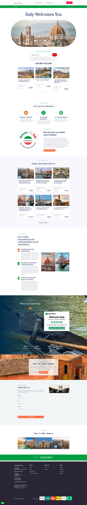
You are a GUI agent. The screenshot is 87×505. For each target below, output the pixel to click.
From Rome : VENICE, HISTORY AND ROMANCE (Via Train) (42, 208)
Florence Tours (42, 188)
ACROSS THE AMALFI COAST (42, 80)
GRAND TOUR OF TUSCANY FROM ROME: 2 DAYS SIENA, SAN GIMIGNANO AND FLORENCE (26, 182)
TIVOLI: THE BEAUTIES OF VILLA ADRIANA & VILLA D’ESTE (61, 80)
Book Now (69, 2)
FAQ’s (46, 467)
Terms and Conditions (33, 473)
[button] (2, 503)
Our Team (46, 469)
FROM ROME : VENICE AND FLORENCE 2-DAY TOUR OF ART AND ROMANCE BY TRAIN (25, 209)
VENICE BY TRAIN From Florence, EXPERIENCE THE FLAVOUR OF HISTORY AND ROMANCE (43, 182)
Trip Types (62, 471)
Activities (61, 473)
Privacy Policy (31, 471)
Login (30, 467)
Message (19, 406)
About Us (61, 467)
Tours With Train (24, 214)
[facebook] (68, 6)
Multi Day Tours (23, 189)
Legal (30, 469)
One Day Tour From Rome (40, 215)
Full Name (19, 395)
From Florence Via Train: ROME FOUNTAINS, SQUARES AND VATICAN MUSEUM (60, 182)
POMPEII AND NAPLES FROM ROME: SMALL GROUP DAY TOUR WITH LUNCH (25, 81)
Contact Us (62, 469)
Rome (21, 86)
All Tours (15, 6)
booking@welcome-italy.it (49, 2)
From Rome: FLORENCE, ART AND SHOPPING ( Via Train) (61, 208)
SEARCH (54, 54)
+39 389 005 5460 (38, 2)
